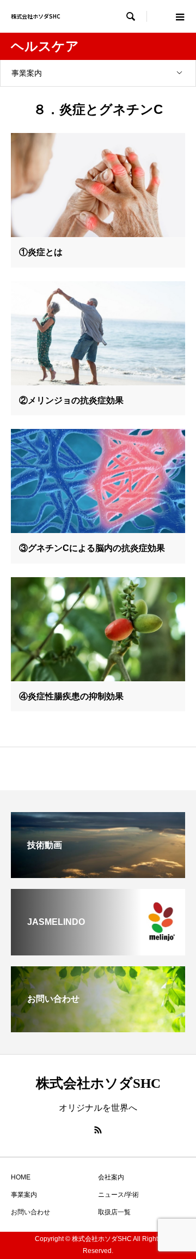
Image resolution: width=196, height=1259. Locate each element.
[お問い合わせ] (98, 1027)
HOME (20, 1177)
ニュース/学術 (118, 1195)
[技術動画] (98, 873)
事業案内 (26, 73)
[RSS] (98, 1130)
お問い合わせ (30, 1212)
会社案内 (111, 1177)
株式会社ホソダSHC (35, 16)
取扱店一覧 (114, 1212)
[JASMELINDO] (98, 950)
